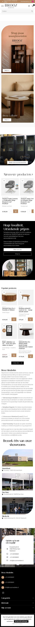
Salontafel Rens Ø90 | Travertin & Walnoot (8, 309)
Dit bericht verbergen (21, 621)
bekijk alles (16, 363)
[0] (33, 6)
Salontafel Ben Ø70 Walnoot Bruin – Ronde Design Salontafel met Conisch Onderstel (26, 345)
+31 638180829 (14, 554)
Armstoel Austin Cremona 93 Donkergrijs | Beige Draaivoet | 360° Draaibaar (10, 201)
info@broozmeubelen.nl (16, 560)
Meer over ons (17, 249)
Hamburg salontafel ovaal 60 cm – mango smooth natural (25, 310)
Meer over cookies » (18, 623)
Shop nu (17, 254)
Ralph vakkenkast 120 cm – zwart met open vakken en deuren (9, 343)
